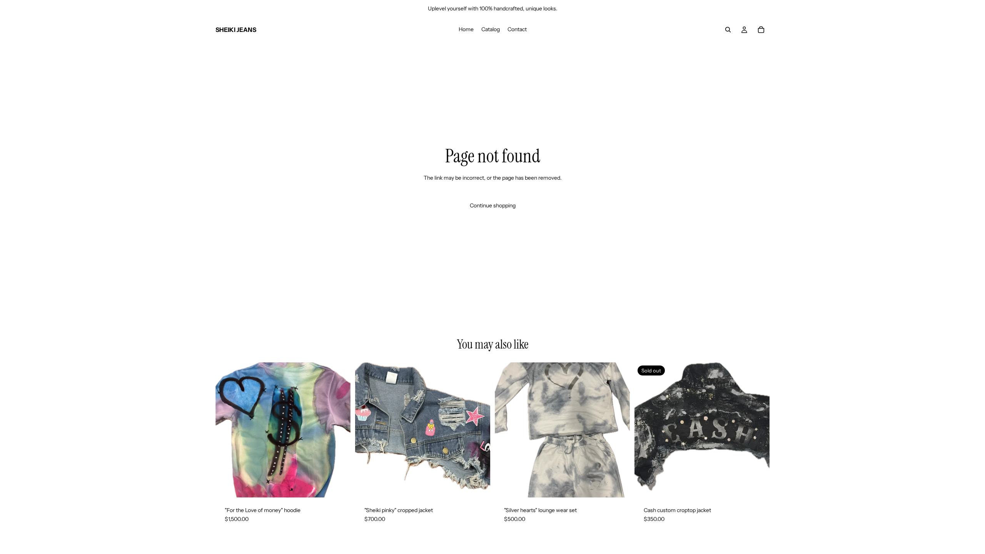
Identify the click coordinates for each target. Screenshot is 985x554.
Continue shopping (493, 205)
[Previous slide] (366, 429)
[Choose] (478, 485)
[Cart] (761, 29)
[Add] (339, 485)
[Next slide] (478, 429)
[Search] (728, 29)
